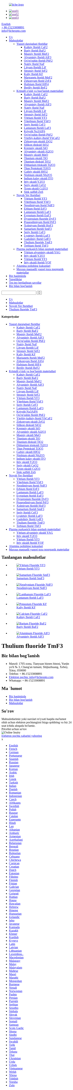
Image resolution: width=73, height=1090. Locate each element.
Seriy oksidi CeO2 (35, 185)
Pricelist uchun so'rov (14, 729)
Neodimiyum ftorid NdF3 (39, 205)
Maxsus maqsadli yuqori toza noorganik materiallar (39, 549)
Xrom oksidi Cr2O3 (36, 188)
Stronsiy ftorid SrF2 (35, 70)
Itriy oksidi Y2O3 (34, 181)
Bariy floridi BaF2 (35, 50)
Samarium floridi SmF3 (38, 228)
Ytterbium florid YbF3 (37, 121)
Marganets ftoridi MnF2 (38, 77)
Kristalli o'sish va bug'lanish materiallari (39, 90)
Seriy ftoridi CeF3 (34, 124)
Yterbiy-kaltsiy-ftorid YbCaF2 (42, 138)
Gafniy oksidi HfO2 (36, 171)
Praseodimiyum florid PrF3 (40, 222)
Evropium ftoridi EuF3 (37, 215)
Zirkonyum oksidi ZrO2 (38, 141)
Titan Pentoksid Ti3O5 (37, 168)
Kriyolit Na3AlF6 (34, 131)
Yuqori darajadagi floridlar (32, 43)
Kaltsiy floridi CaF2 (36, 47)
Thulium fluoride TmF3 (38, 242)
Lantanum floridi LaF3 (37, 127)
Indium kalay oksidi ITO (38, 178)
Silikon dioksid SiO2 (36, 144)
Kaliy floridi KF (33, 74)
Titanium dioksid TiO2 (37, 161)
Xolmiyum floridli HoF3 (38, 225)
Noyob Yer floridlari (28, 195)
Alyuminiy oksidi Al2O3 (38, 151)
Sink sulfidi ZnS (33, 191)
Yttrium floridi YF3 (35, 117)
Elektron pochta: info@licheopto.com (31, 677)
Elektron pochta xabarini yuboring (21, 735)
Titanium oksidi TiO (36, 158)
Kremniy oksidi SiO (36, 148)
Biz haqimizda (17, 275)
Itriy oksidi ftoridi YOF (37, 262)
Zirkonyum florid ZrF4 (37, 80)
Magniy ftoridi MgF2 (36, 53)
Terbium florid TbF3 (36, 245)
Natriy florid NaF (34, 64)
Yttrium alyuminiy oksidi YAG (42, 252)
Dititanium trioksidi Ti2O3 (39, 164)
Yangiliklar (15, 279)
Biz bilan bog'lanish (20, 286)
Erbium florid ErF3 (35, 208)
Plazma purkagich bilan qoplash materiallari (42, 249)
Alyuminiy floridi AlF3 (37, 57)
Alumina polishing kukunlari (33, 265)
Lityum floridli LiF (35, 67)
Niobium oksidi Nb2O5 (38, 175)
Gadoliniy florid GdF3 (37, 238)
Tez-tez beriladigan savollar (25, 282)
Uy (11, 37)
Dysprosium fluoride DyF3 (40, 218)
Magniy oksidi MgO (36, 154)
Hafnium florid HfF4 (36, 84)
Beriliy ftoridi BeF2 (35, 87)
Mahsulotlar (16, 40)
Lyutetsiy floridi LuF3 (37, 235)
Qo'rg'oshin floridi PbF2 (38, 60)
